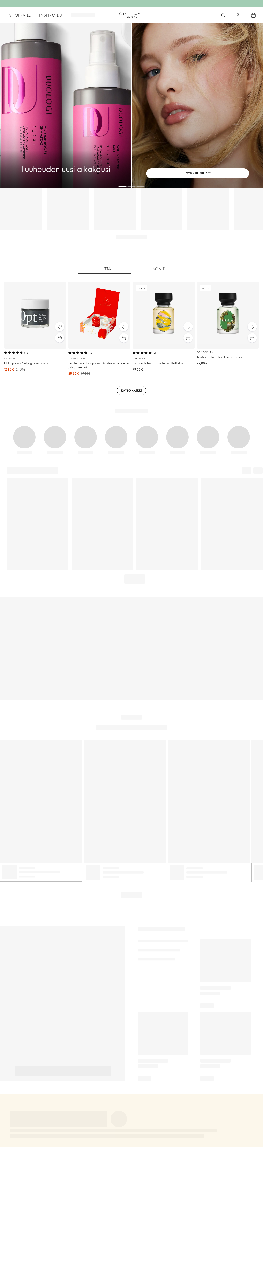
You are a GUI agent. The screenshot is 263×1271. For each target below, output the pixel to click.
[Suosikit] (59, 326)
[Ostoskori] (253, 15)
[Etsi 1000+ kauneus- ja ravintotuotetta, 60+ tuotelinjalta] (223, 15)
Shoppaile (20, 15)
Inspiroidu (50, 15)
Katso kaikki (131, 390)
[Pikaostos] (59, 338)
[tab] (105, 269)
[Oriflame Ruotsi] (131, 15)
